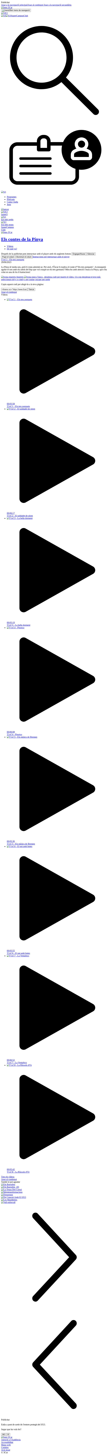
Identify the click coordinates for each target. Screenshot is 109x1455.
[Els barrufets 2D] (54, 1187)
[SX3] (4, 13)
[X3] (8, 15)
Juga (9, 204)
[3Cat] (6, 7)
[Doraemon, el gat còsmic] (54, 1194)
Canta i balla (12, 202)
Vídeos (10, 246)
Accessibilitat (7, 1442)
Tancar (31, 289)
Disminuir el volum (24, 257)
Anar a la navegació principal (14, 5)
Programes (11, 197)
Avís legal (5, 1450)
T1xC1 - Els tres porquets (12, 259)
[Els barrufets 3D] (54, 1184)
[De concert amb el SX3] (54, 1197)
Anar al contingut (35, 5)
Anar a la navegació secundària (57, 5)
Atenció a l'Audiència (11, 1440)
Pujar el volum (8, 257)
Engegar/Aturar (79, 254)
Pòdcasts (11, 199)
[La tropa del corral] (54, 1189)
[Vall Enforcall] (54, 1202)
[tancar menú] (5, 209)
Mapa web (6, 1445)
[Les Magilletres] (54, 1200)
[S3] (3, 15)
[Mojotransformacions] (54, 1192)
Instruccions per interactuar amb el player (51, 257)
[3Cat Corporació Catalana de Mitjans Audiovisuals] (6, 1437)
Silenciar (90, 254)
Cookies (5, 1447)
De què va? (12, 249)
